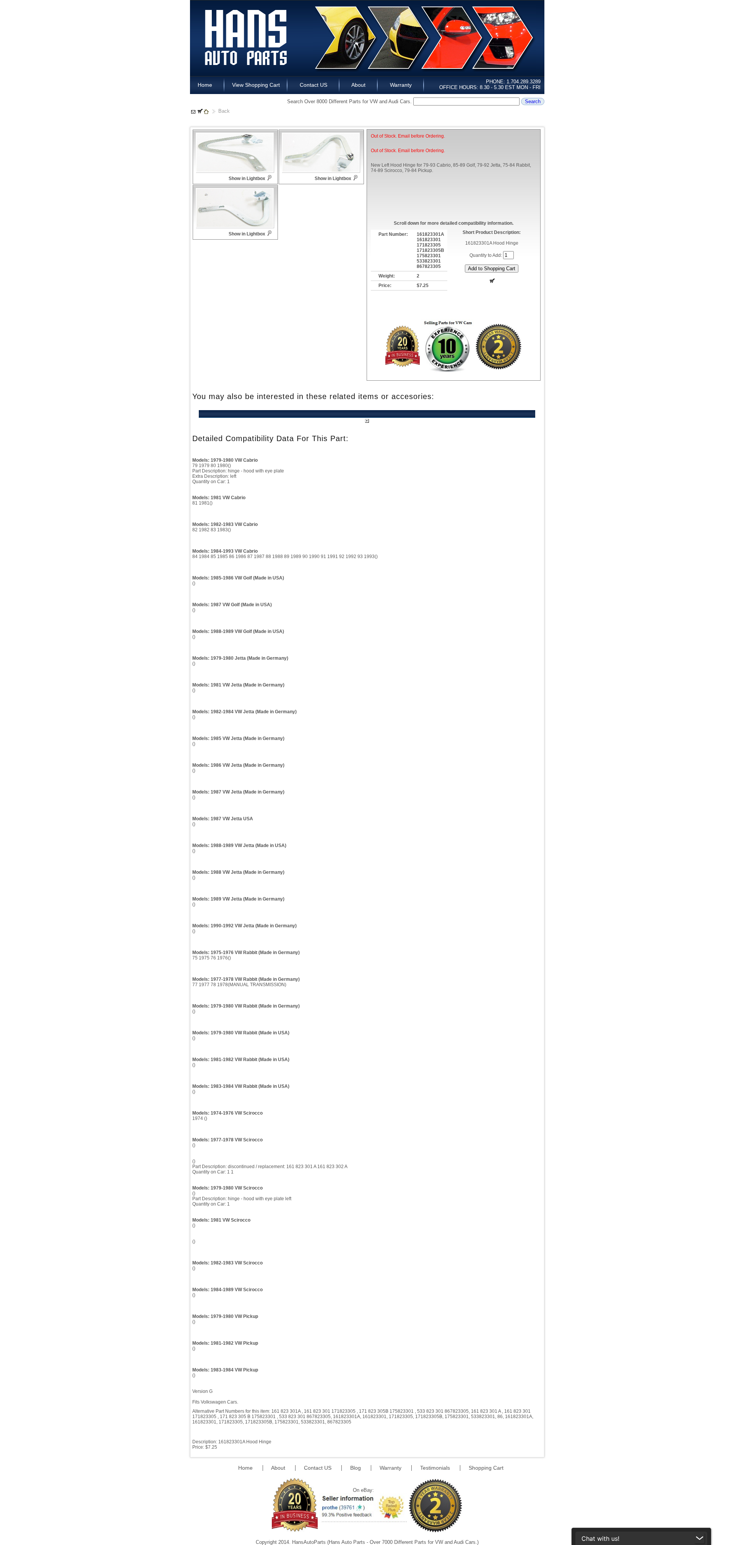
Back (224, 111)
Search (533, 101)
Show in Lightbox (247, 178)
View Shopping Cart (256, 85)
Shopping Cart (486, 1468)
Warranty (400, 85)
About (358, 85)
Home (207, 85)
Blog (356, 1468)
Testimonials (436, 1468)
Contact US (313, 85)
